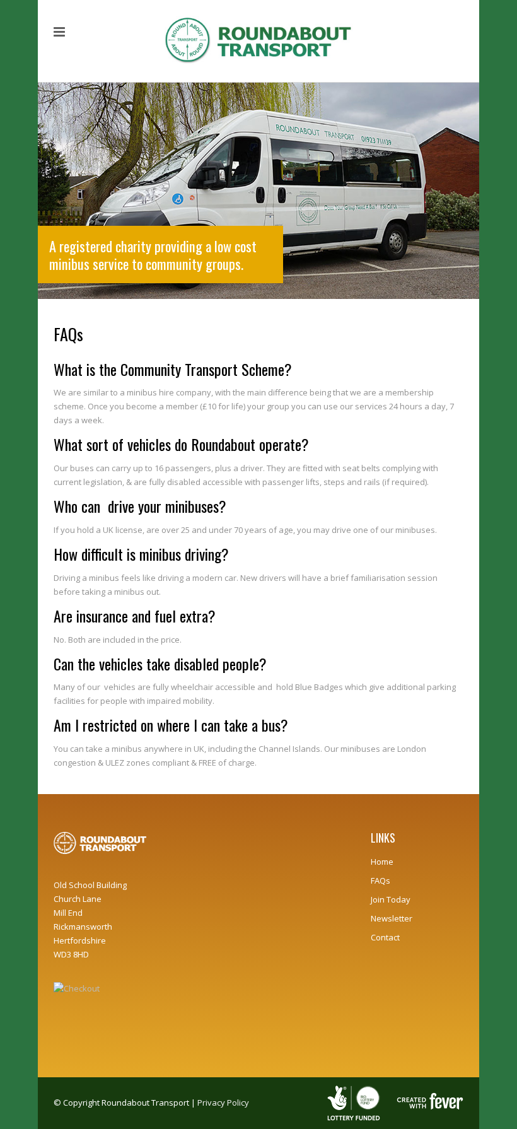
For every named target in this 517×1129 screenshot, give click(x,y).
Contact (385, 937)
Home (382, 861)
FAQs (380, 880)
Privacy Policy (223, 1102)
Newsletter (391, 918)
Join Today (390, 899)
